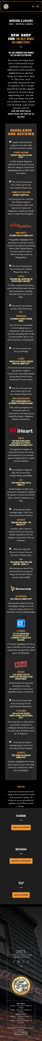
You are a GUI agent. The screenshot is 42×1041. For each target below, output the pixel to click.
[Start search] (38, 6)
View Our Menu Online (21, 111)
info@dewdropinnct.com (21, 957)
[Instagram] (14, 961)
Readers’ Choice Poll (21, 195)
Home (11, 24)
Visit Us (21, 786)
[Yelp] (23, 961)
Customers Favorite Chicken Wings (21, 320)
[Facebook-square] (18, 961)
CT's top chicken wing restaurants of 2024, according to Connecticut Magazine (21, 637)
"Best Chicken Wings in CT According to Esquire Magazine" (21, 402)
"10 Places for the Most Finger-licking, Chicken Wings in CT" (21, 716)
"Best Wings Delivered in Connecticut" (21, 756)
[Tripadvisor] (21, 966)
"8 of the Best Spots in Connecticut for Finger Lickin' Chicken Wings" (21, 677)
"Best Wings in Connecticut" (21, 599)
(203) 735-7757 (21, 953)
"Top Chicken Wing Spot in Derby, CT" (21, 484)
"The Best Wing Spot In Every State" (21, 156)
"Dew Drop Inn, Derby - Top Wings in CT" (21, 524)
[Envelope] (28, 961)
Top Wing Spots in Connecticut (21, 236)
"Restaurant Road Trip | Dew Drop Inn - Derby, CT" (21, 563)
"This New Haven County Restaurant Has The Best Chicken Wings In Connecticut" (21, 443)
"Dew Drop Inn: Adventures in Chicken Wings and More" (21, 280)
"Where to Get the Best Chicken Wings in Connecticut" (21, 362)
